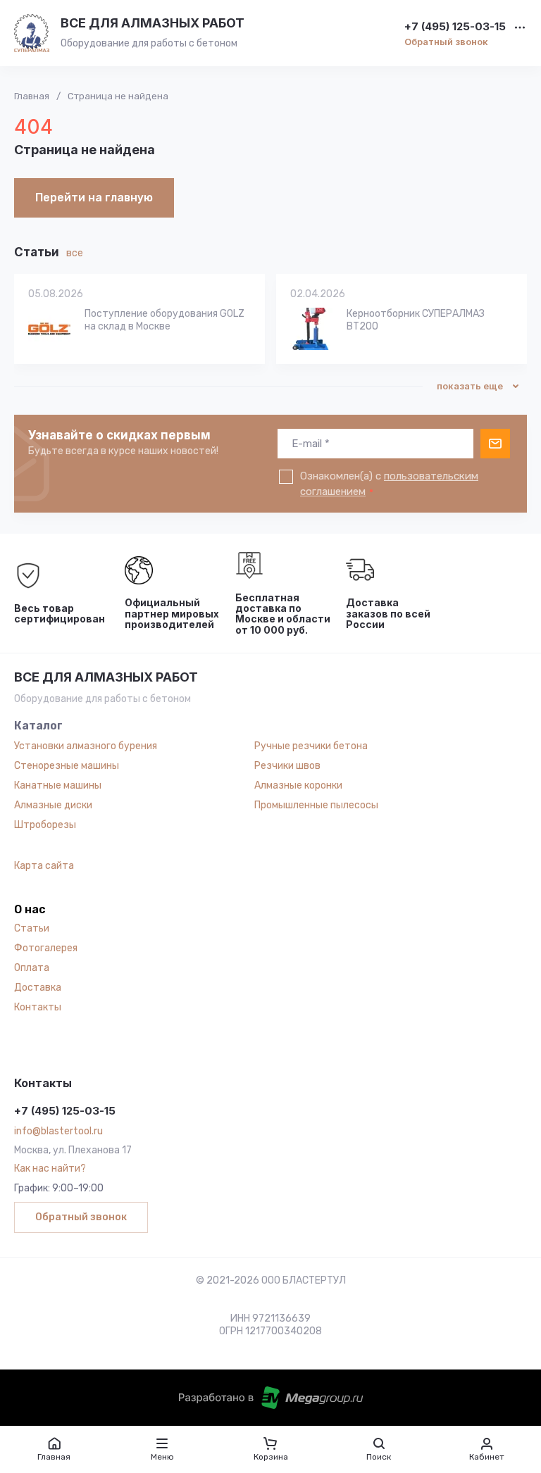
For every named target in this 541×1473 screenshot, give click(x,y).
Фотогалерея (45, 948)
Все (74, 253)
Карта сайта (44, 866)
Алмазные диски (53, 805)
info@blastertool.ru (58, 1131)
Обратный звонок (446, 41)
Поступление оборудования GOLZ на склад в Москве (164, 320)
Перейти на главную (94, 197)
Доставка (37, 988)
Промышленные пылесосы (316, 805)
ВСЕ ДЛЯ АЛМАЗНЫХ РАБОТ (152, 22)
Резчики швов (287, 766)
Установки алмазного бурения (85, 746)
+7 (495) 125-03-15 (455, 27)
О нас (30, 909)
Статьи (31, 928)
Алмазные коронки (298, 785)
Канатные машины (57, 785)
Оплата (31, 968)
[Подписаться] (495, 443)
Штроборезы (45, 825)
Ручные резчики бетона (311, 746)
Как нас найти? (50, 1168)
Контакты (37, 1007)
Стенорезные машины (66, 766)
